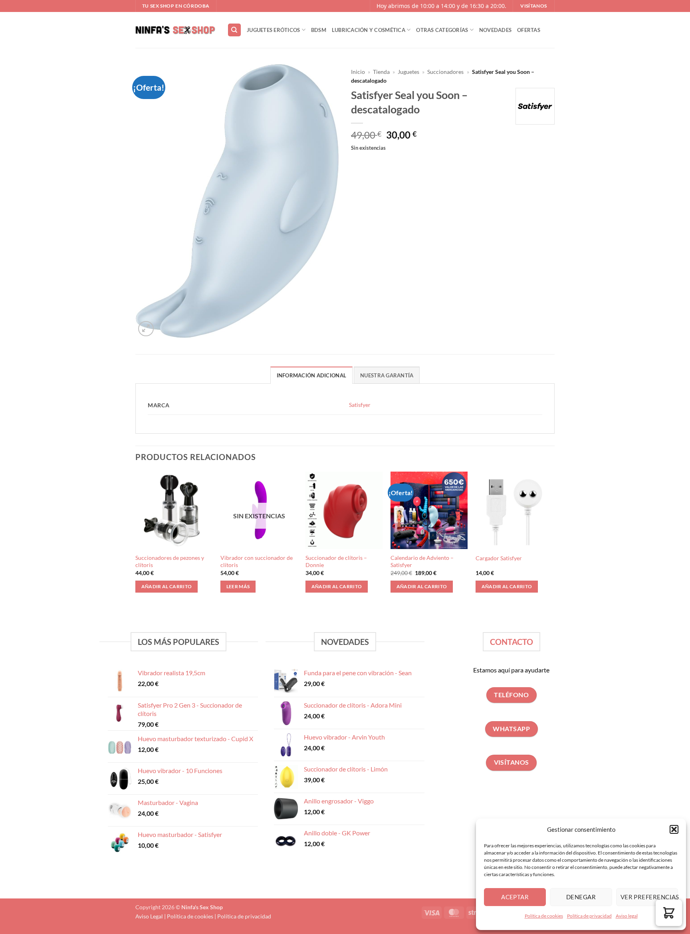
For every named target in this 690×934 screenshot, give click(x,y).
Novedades (495, 30)
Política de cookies (544, 916)
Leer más (238, 586)
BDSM (318, 30)
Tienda (381, 72)
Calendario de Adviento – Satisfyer (422, 561)
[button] (674, 829)
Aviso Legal (149, 916)
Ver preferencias (649, 896)
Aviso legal (627, 916)
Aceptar (515, 896)
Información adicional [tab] (311, 375)
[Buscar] (234, 30)
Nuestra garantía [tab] (386, 375)
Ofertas (528, 30)
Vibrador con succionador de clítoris (256, 561)
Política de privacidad (589, 916)
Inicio (358, 72)
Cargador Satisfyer (499, 558)
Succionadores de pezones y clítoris (169, 561)
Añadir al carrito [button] (166, 586)
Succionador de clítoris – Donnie (336, 561)
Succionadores (445, 72)
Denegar (581, 896)
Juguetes (408, 72)
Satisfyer (360, 404)
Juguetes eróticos (273, 30)
